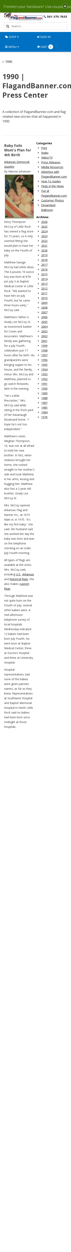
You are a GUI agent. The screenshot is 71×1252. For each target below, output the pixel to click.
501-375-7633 (57, 16)
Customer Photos (52, 200)
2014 (44, 279)
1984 (44, 412)
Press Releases (51, 162)
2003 (44, 331)
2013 (44, 284)
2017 (44, 265)
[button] (65, 6)
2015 (44, 274)
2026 (44, 222)
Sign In (44, 37)
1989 (44, 393)
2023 (44, 236)
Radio (45, 153)
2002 (44, 336)
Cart (45, 47)
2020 (44, 250)
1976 (44, 417)
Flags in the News (52, 186)
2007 (44, 312)
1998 (44, 350)
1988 (44, 398)
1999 (44, 346)
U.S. (18, 574)
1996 (44, 360)
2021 (44, 246)
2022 (44, 241)
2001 (44, 341)
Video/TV (47, 157)
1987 (44, 403)
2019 (44, 255)
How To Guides (51, 181)
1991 (44, 384)
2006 (44, 317)
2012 (44, 288)
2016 (44, 269)
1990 (44, 388)
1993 (44, 374)
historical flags (19, 579)
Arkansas (28, 574)
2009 (44, 303)
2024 (44, 231)
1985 (44, 407)
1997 (44, 355)
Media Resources (52, 167)
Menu (12, 47)
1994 (44, 369)
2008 (44, 307)
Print (44, 148)
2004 (44, 326)
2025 (44, 226)
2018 (44, 260)
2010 (44, 298)
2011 (44, 293)
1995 (44, 365)
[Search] (7, 26)
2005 (44, 322)
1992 (44, 379)
